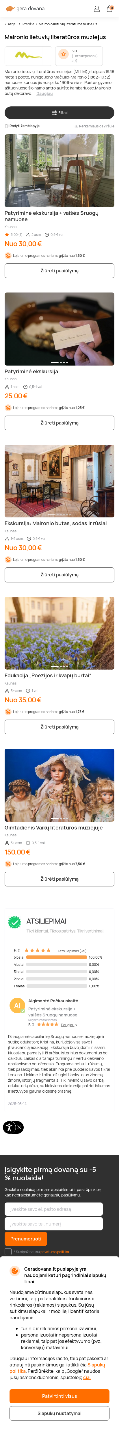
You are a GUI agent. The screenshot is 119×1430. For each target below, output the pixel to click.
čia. (87, 1377)
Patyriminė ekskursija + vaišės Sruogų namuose (52, 1012)
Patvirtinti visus (59, 1396)
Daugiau (44, 93)
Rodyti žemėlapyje (25, 126)
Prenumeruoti (25, 1239)
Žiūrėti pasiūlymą (59, 270)
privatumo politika (54, 1251)
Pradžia (28, 24)
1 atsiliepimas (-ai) (85, 58)
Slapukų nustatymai (59, 1413)
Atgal (12, 24)
